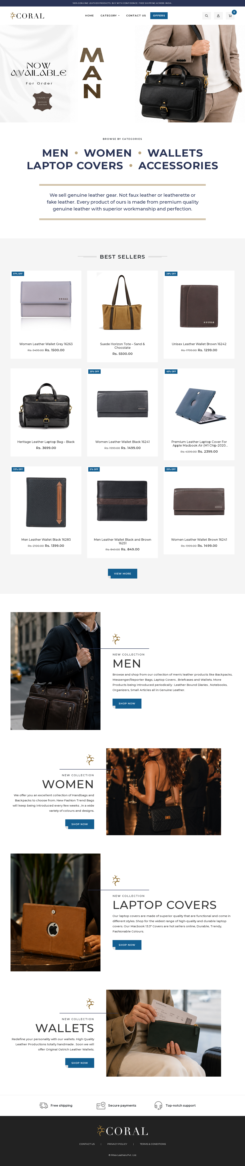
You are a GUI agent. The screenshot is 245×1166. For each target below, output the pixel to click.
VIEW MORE (122, 573)
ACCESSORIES (178, 165)
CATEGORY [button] (109, 15)
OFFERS (159, 15)
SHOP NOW (127, 703)
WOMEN (108, 152)
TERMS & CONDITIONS (153, 1144)
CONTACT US (136, 15)
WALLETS (175, 152)
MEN (55, 152)
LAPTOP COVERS (75, 165)
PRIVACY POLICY (117, 1144)
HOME (89, 15)
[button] (206, 15)
